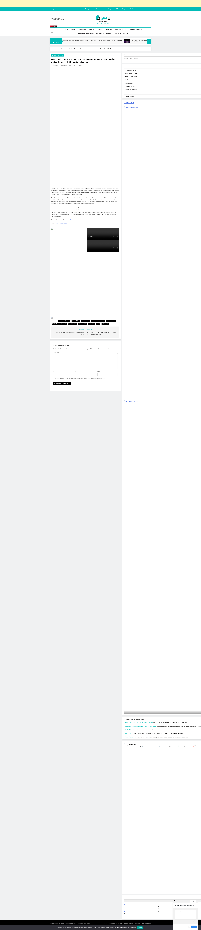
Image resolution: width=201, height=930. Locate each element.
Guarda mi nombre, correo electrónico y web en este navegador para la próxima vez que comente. (80, 378)
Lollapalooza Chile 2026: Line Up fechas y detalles (139, 722)
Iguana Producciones (61, 223)
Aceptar (140, 927)
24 (124, 911)
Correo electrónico (80, 372)
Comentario (56, 352)
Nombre (55, 372)
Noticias (92, 29)
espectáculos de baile (98, 320)
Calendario (109, 29)
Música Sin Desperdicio (86, 34)
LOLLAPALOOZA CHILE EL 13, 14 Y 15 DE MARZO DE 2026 (171, 722)
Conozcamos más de (135, 29)
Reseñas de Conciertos (79, 29)
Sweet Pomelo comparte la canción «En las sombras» (147, 729)
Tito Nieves (105, 323)
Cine (126, 67)
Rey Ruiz (91, 323)
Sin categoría (128, 93)
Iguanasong (55, 65)
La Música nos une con (120, 34)
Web (98, 372)
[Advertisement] (47, 3)
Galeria (99, 29)
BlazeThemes (87, 923)
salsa (98, 323)
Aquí (71, 219)
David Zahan (85, 320)
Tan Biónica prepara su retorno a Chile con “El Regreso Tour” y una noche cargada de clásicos (89, 40)
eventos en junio (111, 320)
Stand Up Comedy (129, 96)
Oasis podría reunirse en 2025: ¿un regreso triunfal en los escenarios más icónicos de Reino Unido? (158, 733)
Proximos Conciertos (103, 34)
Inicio (66, 29)
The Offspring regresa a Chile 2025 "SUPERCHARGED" (140, 726)
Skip (189, 926)
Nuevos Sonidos (120, 29)
